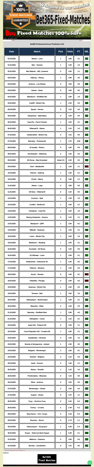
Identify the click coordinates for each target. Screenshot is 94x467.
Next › (80, 40)
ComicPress (65, 465)
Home (5, 38)
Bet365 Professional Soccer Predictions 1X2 (16, 450)
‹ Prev (13, 40)
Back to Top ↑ (76, 465)
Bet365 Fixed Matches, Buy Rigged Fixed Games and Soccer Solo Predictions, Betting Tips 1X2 (35, 465)
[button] (90, 463)
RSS (73, 465)
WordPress (59, 465)
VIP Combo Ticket (12, 38)
